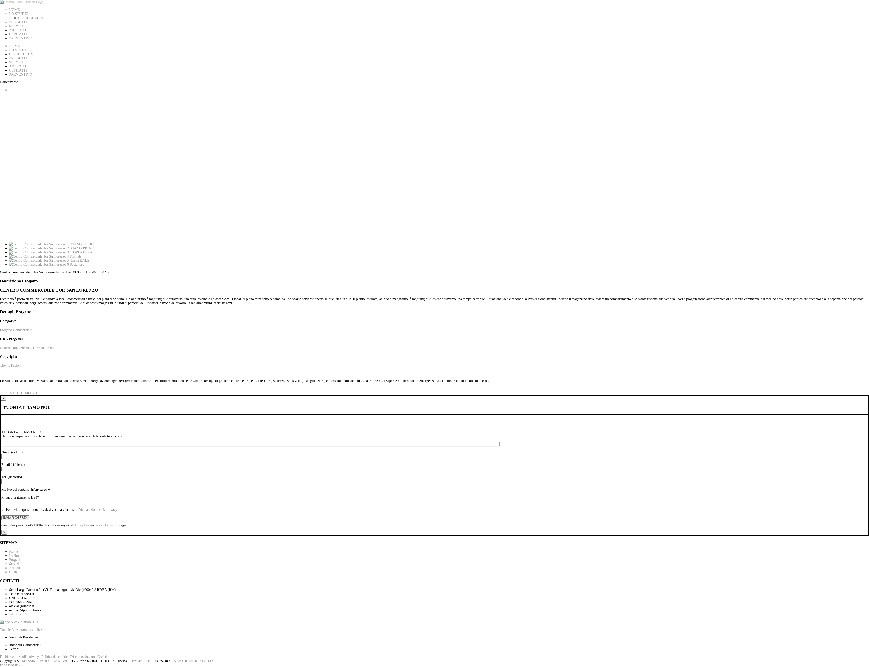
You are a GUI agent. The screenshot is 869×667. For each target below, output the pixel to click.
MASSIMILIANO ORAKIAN (45, 661)
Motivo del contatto (15, 489)
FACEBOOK (19, 614)
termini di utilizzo (105, 525)
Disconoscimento (82, 657)
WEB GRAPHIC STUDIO (193, 661)
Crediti (102, 657)
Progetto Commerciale (16, 330)
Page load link (10, 665)
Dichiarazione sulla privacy (97, 510)
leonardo (62, 272)
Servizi (14, 564)
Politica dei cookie (54, 657)
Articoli (14, 568)
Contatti (14, 572)
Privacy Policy (83, 525)
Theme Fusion (10, 365)
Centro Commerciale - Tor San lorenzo (27, 348)
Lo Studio (16, 555)
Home (13, 551)
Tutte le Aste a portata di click (21, 629)
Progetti (14, 560)
